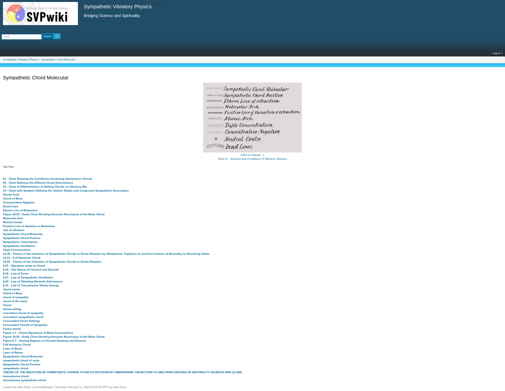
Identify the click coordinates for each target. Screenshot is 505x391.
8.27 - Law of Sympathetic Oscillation (28, 277)
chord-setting (12, 309)
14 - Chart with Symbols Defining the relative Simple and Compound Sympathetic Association (66, 190)
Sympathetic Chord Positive (21, 238)
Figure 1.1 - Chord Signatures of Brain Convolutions (38, 332)
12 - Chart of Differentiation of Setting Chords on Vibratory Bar (45, 186)
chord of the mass (15, 301)
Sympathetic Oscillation (19, 245)
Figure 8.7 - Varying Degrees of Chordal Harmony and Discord (44, 340)
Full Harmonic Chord (17, 344)
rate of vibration (13, 230)
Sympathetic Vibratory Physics (20, 59)
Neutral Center (12, 222)
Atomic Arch (11, 194)
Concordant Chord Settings (21, 320)
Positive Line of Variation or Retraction (29, 226)
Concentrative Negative (19, 202)
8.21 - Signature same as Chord (24, 265)
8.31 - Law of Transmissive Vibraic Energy (31, 285)
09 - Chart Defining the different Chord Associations (38, 182)
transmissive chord (16, 376)
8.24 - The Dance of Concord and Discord (31, 269)
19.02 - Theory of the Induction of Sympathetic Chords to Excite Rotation (52, 261)
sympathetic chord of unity (21, 360)
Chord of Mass (13, 198)
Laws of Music (12, 348)
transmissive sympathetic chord (24, 380)
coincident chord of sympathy (23, 313)
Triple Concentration (17, 249)
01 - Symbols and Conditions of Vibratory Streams (256, 158)
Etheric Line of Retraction (20, 210)
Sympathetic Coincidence (20, 241)
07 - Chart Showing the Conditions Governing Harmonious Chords (47, 178)
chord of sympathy (15, 297)
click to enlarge (251, 154)
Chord (7, 305)
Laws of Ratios (13, 352)
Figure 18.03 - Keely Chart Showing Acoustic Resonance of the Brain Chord (54, 214)
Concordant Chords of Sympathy (25, 324)
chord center (11, 289)
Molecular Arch (13, 218)
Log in (496, 53)
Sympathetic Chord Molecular (58, 59)
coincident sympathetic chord (23, 317)
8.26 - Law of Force (16, 273)
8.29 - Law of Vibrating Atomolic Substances (33, 281)
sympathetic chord (15, 368)
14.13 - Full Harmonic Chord (21, 257)
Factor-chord (12, 328)
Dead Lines (10, 206)
